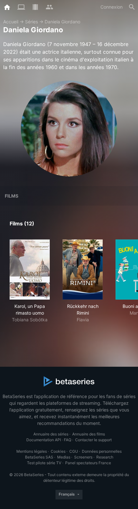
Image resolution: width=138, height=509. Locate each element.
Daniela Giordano (62, 21)
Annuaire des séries (50, 434)
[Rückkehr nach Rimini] (83, 269)
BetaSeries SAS (39, 457)
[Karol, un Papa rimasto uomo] (30, 269)
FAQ (67, 439)
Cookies (58, 451)
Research (104, 457)
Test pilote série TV (44, 462)
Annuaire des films (88, 434)
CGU (73, 451)
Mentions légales (31, 451)
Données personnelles (102, 451)
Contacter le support (93, 439)
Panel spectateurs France (88, 462)
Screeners (83, 457)
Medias (63, 457)
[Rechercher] (132, 7)
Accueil (10, 21)
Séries (31, 21)
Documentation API (43, 439)
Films (11, 196)
